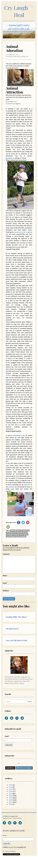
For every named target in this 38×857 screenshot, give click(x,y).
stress (8, 536)
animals (12, 530)
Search (30, 701)
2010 (10, 804)
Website (6, 590)
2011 (10, 802)
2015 (10, 793)
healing (8, 534)
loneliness (15, 534)
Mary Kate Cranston (20, 56)
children (18, 530)
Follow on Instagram (25, 768)
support (14, 536)
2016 (10, 791)
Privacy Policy (17, 818)
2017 (10, 789)
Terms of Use (7, 818)
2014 (10, 796)
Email (5, 583)
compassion (25, 530)
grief (25, 532)
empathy (20, 532)
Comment (6, 554)
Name (5, 575)
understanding (22, 536)
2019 (10, 785)
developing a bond (11, 532)
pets (26, 534)
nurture (21, 534)
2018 (10, 787)
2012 (10, 800)
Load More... (10, 768)
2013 (10, 798)
